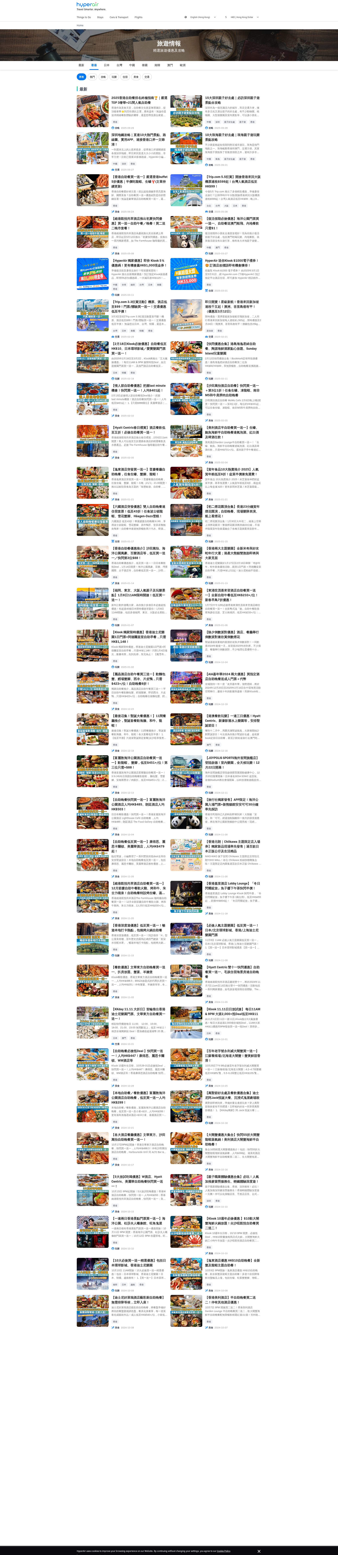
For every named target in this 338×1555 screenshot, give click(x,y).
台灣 (119, 65)
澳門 (170, 65)
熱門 (92, 76)
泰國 (145, 65)
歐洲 (183, 65)
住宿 (125, 76)
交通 (147, 76)
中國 (132, 65)
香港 (94, 65)
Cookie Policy (223, 1550)
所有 (81, 76)
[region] (169, 77)
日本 (106, 65)
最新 (81, 65)
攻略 (103, 76)
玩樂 (114, 76)
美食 (136, 76)
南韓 (157, 65)
